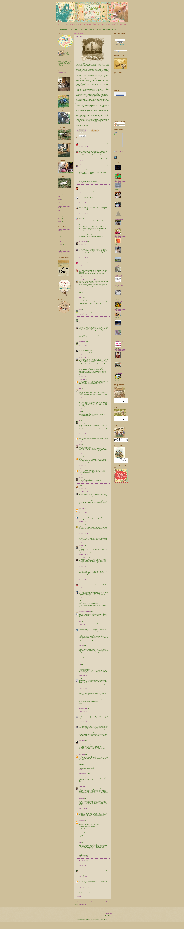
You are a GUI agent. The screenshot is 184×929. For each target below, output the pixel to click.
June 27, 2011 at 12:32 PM (83, 554)
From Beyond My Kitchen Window (85, 611)
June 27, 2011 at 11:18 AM (83, 533)
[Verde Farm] (118, 146)
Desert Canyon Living (119, 219)
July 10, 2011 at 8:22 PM (83, 795)
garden (59, 239)
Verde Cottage (84, 29)
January (59, 197)
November (59, 201)
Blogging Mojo (79, 36)
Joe (79, 318)
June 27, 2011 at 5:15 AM (83, 521)
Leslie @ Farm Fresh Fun (83, 773)
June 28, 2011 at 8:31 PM (83, 597)
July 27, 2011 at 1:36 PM (83, 817)
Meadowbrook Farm (119, 298)
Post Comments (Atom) (82, 904)
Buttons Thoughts (82, 740)
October (59, 202)
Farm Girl (80, 297)
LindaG (80, 348)
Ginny (80, 891)
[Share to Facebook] (84, 136)
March (59, 212)
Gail (79, 420)
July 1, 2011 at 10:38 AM (83, 642)
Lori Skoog (81, 206)
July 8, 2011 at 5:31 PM (83, 751)
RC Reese (80, 196)
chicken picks (60, 228)
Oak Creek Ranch (82, 754)
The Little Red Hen (82, 341)
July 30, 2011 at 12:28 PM (83, 856)
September (59, 194)
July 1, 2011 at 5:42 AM (83, 624)
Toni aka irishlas (81, 545)
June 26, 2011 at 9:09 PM (83, 504)
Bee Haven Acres (118, 182)
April (59, 196)
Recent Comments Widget (62, 72)
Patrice (80, 468)
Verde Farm (116, 132)
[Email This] (79, 136)
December (59, 193)
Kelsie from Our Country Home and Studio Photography (89, 279)
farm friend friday (61, 238)
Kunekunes (99, 29)
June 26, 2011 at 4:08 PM (83, 397)
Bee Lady (80, 692)
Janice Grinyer (81, 645)
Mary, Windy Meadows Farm (84, 516)
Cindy (80, 164)
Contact (114, 29)
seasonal (59, 249)
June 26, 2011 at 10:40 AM (83, 146)
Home (92, 901)
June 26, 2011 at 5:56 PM (83, 441)
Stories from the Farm (119, 338)
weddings (59, 253)
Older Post (108, 901)
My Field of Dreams (118, 301)
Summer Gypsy (81, 524)
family (59, 234)
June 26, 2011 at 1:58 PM (83, 314)
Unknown (80, 437)
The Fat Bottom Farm (119, 341)
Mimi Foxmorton (82, 820)
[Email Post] (77, 135)
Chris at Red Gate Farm (83, 357)
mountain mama (81, 186)
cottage (59, 231)
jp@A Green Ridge (82, 379)
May (58, 208)
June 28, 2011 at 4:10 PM (83, 587)
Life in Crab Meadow (119, 289)
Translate (122, 52)
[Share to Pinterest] (85, 136)
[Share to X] (82, 136)
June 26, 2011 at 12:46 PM (83, 257)
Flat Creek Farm (82, 786)
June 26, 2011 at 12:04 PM (83, 213)
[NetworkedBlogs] (120, 93)
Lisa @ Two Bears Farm (83, 241)
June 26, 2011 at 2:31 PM (83, 337)
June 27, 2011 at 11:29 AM (83, 542)
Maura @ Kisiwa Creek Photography (85, 491)
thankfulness (60, 252)
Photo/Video (92, 29)
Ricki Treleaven (81, 508)
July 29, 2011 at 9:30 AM (83, 839)
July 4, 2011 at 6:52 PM (83, 704)
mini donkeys (60, 244)
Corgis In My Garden (119, 191)
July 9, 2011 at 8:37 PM (83, 782)
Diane (80, 569)
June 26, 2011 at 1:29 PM (83, 293)
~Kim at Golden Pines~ (83, 325)
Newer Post (76, 901)
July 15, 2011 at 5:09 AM (83, 808)
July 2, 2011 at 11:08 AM (83, 688)
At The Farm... (118, 173)
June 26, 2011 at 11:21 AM (83, 160)
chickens (59, 230)
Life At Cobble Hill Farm (119, 285)
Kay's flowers (81, 715)
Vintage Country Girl (119, 360)
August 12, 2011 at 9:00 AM (83, 876)
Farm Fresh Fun (118, 237)
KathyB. (80, 628)
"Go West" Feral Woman (119, 164)
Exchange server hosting (83, 708)
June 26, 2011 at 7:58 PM (83, 488)
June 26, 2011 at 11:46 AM (83, 192)
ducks (59, 233)
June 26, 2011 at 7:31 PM (83, 481)
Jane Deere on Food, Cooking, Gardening (119, 276)
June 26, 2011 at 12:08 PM (83, 237)
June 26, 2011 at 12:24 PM (83, 244)
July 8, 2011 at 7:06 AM (83, 721)
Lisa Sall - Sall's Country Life (84, 724)
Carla (80, 400)
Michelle (80, 477)
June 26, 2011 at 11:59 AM (83, 202)
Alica (80, 536)
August (59, 205)
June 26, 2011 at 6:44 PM (83, 465)
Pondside (80, 309)
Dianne (80, 842)
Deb (79, 261)
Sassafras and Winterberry (83, 557)
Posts (116, 123)
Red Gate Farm (118, 310)
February (59, 213)
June (58, 207)
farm (79, 137)
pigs (58, 247)
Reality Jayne (81, 880)
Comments (117, 125)
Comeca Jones (81, 142)
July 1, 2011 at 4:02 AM (83, 617)
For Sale (77, 29)
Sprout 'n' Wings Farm (119, 328)
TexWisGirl (81, 149)
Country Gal (81, 247)
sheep (59, 250)
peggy (80, 583)
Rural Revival (117, 319)
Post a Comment (80, 896)
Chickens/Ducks (106, 29)
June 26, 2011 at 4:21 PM (83, 408)
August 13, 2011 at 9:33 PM (83, 894)
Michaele (80, 444)
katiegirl (80, 621)
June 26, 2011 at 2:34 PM (83, 354)
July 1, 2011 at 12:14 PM (83, 660)
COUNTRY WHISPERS (119, 200)
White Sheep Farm (118, 373)
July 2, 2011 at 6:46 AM (83, 675)
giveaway (59, 241)
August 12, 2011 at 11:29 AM (84, 887)
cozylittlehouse (118, 210)
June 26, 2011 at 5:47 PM (83, 433)
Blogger (105, 919)
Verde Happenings (63, 29)
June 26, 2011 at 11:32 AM (83, 182)
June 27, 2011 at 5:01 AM (83, 512)
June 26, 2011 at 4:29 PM (83, 416)
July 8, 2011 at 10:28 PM (83, 761)
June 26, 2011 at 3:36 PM (83, 376)
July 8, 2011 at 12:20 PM (83, 736)
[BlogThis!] (81, 136)
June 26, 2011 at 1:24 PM (83, 276)
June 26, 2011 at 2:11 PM (83, 322)
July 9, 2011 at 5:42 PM (83, 769)
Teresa (80, 411)
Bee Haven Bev (81, 798)
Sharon (80, 217)
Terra (80, 268)
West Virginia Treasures (119, 370)
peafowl (59, 246)
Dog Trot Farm (118, 228)
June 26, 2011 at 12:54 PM (83, 265)
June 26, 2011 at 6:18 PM (83, 453)
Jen (79, 485)
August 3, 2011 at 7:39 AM (83, 865)
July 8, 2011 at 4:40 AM (83, 711)
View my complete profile (62, 67)
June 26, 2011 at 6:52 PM (83, 474)
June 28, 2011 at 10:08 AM (83, 579)
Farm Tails (117, 246)
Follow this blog (120, 95)
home (59, 242)
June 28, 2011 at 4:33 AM (83, 566)
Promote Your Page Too (118, 148)
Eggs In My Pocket (82, 860)
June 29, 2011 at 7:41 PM (83, 608)
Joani (80, 590)
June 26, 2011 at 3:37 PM (83, 385)
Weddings (71, 29)
